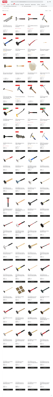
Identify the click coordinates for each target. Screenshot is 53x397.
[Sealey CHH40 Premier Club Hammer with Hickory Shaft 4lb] (33, 246)
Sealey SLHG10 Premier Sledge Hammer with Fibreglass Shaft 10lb (32, 232)
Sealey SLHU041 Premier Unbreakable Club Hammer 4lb (44, 275)
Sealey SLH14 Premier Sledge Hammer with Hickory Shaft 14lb (44, 188)
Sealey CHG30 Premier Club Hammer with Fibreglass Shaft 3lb (32, 362)
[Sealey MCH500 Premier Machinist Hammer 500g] (8, 159)
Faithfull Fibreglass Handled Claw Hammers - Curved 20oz (45, 120)
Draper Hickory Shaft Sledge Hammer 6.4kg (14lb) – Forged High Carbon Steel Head (7, 97)
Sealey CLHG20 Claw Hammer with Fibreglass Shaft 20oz (7, 50)
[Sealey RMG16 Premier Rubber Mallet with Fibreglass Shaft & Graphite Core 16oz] (20, 224)
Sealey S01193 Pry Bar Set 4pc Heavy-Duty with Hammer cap (7, 26)
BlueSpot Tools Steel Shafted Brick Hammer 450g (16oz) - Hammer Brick (44, 144)
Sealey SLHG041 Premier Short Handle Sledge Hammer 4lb (32, 297)
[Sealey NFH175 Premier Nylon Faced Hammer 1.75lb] (33, 181)
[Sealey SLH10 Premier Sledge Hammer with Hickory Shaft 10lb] (8, 290)
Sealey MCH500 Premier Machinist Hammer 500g (6, 166)
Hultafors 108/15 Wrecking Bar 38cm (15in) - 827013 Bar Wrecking (32, 50)
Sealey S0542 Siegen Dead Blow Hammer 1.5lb (44, 297)
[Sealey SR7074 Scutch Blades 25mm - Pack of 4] (20, 290)
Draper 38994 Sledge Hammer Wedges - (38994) (19, 143)
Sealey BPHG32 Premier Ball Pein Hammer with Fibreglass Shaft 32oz (44, 383)
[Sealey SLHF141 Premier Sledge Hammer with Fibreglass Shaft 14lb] (45, 246)
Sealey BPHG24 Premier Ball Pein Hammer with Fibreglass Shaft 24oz (7, 210)
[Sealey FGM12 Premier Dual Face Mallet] (8, 311)
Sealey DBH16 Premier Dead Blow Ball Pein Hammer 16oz (8, 362)
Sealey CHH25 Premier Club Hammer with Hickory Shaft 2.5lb (8, 188)
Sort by (3, 10)
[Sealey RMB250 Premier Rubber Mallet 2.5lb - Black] (33, 333)
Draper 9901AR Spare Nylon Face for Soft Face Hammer (32, 73)
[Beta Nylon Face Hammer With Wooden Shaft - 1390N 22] (20, 66)
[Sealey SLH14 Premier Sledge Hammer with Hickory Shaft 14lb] (45, 181)
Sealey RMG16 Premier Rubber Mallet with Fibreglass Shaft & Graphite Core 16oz (19, 232)
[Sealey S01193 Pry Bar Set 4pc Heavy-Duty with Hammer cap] (8, 19)
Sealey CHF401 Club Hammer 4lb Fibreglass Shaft (20, 50)
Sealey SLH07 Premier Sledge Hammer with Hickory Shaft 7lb (32, 275)
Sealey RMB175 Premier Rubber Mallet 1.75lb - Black (44, 231)
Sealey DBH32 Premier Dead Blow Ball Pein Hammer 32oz (8, 383)
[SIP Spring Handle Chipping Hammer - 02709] (45, 90)
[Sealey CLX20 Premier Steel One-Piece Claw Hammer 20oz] (8, 246)
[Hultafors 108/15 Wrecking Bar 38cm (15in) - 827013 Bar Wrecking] (33, 43)
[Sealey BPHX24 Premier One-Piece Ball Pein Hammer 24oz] (20, 376)
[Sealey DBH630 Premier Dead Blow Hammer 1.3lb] (33, 202)
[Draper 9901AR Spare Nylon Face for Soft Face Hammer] (33, 66)
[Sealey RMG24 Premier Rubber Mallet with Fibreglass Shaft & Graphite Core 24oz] (33, 159)
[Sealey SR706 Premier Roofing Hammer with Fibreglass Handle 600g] (20, 268)
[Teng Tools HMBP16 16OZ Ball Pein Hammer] (33, 113)
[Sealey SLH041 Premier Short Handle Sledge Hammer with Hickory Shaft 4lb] (20, 311)
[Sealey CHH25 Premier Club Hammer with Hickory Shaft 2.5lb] (8, 181)
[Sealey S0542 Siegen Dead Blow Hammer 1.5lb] (45, 290)
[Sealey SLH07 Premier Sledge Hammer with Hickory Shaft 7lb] (33, 268)
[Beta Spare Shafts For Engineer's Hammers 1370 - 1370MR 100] (45, 43)
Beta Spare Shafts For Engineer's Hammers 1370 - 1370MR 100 (44, 50)
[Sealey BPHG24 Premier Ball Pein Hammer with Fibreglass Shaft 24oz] (8, 202)
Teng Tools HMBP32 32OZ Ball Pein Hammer (33, 26)
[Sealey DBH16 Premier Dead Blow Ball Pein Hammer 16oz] (8, 355)
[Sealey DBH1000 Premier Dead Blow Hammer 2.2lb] (33, 376)
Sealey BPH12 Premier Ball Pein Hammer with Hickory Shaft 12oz (44, 166)
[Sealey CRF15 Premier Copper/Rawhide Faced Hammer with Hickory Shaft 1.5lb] (45, 311)
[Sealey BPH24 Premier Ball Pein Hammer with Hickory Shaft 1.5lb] (20, 246)
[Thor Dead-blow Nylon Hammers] (20, 90)
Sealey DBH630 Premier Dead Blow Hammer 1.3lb (32, 209)
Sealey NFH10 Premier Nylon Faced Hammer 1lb (19, 166)
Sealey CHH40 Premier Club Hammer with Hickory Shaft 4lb (32, 253)
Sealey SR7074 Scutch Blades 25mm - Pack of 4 (19, 297)
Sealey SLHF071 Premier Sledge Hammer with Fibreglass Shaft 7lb (8, 275)
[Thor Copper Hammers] (33, 90)
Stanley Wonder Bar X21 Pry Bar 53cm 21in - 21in (19, 120)
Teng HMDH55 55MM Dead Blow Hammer (7, 143)
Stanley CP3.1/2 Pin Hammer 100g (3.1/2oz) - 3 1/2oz (45, 73)
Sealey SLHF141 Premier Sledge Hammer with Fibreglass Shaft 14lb (44, 254)
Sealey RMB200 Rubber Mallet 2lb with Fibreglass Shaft (8, 120)
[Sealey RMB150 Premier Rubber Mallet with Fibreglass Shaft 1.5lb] (33, 311)
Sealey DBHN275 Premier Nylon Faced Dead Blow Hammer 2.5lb (44, 362)
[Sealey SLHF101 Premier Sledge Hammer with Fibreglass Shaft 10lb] (8, 224)
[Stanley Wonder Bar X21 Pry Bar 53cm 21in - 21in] (20, 113)
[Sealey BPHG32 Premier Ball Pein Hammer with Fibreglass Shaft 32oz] (45, 376)
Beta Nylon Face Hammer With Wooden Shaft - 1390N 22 (19, 73)
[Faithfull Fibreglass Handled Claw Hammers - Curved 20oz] (45, 113)
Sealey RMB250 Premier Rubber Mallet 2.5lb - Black (32, 340)
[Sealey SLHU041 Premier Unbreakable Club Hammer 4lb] (45, 268)
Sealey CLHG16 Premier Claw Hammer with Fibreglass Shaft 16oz (44, 340)
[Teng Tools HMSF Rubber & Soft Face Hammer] (20, 19)
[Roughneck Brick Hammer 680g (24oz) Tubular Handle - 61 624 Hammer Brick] (45, 19)
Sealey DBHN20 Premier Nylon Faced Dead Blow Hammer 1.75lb (20, 188)
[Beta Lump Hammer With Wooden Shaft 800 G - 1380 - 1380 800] (8, 66)
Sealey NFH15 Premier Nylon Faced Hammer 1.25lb (19, 362)
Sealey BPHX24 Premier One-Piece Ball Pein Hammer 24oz (19, 383)
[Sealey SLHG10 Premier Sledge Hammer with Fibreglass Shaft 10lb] (33, 224)
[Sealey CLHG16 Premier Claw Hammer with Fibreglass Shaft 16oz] (45, 333)
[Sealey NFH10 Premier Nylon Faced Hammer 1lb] (20, 159)
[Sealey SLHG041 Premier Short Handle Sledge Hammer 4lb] (33, 290)
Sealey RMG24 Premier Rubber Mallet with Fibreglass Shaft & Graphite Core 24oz (32, 167)
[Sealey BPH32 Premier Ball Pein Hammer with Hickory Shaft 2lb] (8, 333)
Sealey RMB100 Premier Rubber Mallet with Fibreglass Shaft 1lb (44, 209)
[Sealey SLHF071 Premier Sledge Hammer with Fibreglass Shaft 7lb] (8, 268)
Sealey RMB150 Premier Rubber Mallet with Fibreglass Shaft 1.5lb (32, 318)
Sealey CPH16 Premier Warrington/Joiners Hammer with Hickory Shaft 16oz (20, 210)
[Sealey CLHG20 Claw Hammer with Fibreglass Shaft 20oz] (8, 43)
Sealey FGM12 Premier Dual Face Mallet (7, 318)
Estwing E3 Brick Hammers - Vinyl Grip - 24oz (33, 143)
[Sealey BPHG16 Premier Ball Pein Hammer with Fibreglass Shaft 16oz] (20, 333)
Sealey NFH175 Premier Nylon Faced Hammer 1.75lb (32, 188)
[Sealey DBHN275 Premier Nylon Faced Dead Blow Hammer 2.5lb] (45, 355)
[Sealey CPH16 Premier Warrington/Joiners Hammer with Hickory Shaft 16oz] (20, 202)
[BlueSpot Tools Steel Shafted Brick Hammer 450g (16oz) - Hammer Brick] (45, 136)
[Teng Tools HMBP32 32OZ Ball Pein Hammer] (33, 19)
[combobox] (27, 2)
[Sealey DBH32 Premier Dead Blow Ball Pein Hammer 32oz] (8, 376)
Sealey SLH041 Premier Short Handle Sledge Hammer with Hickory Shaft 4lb (19, 319)
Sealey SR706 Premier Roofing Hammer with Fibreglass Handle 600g (20, 276)
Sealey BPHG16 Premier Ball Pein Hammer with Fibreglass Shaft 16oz (20, 340)
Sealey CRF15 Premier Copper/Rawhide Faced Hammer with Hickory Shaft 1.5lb (44, 319)
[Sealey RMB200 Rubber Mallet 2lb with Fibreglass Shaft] (8, 113)
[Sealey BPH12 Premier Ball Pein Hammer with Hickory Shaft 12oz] (45, 159)
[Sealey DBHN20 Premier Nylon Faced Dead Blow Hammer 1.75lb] (20, 181)
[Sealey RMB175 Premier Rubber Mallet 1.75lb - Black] (45, 224)
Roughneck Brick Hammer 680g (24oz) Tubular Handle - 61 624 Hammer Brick (44, 26)
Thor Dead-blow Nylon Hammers (20, 96)
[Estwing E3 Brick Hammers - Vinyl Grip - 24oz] (33, 136)
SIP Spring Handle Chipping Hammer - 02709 (44, 97)
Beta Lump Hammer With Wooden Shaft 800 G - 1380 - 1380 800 (8, 73)
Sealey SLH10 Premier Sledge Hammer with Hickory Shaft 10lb (7, 297)
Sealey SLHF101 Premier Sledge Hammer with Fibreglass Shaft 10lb (7, 232)
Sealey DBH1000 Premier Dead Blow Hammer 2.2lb (32, 383)
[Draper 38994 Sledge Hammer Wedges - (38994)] (20, 136)
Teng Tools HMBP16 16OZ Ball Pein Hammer (32, 120)
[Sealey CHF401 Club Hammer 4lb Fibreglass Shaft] (20, 43)
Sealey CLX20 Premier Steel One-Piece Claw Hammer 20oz (8, 253)
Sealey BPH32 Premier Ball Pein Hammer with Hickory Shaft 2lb (7, 340)
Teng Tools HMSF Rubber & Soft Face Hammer (19, 26)
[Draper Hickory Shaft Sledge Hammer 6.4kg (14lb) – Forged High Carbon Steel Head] (8, 90)
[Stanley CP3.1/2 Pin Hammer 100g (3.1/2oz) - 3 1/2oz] (45, 66)
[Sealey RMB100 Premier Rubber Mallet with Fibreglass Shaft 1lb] (45, 202)
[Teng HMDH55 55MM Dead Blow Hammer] (8, 136)
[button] (50, 2)
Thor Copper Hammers (31, 96)
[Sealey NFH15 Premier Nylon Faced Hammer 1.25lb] (20, 355)
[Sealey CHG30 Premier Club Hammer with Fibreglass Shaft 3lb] (33, 355)
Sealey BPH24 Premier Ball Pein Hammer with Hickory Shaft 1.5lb (20, 253)
